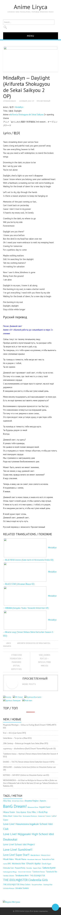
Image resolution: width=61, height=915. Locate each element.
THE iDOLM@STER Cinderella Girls (25, 880)
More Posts (29, 684)
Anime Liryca (30, 7)
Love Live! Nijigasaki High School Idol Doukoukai (28, 837)
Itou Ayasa (21, 812)
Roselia (29, 868)
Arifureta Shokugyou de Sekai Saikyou (26, 114)
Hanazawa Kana (33, 807)
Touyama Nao (36, 884)
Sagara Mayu (37, 868)
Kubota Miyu (17, 816)
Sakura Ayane (48, 867)
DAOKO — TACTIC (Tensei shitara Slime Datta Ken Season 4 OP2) (28, 762)
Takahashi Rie (51, 871)
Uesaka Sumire (22, 888)
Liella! (54, 816)
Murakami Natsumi (34, 859)
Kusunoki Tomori (44, 816)
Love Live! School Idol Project (19, 844)
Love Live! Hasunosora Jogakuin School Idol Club (28, 826)
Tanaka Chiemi (8, 876)
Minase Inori (45, 855)
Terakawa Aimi (22, 875)
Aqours (43, 800)
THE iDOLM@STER (37, 875)
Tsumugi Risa (47, 885)
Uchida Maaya (8, 888)
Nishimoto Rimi (18, 863)
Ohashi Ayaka (33, 863)
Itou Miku (31, 812)
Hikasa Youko (9, 812)
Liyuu (5, 819)
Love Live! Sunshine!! (17, 849)
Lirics (8, 643)
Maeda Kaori (35, 855)
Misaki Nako (8, 859)
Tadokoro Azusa (38, 872)
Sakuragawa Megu (10, 872)
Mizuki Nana (20, 859)
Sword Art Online (24, 872)
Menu (30, 35)
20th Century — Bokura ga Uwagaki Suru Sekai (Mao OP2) (25, 743)
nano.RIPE (7, 864)
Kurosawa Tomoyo (30, 816)
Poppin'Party (20, 868)
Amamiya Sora (17, 801)
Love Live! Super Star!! (16, 854)
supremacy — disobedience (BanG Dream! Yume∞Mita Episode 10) (29, 748)
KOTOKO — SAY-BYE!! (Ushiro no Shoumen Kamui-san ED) (26, 775)
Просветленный (43, 101)
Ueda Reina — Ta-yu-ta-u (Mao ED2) (17, 738)
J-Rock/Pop (42, 812)
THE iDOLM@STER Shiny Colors (16, 884)
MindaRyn (19, 107)
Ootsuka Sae (8, 868)
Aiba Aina (7, 800)
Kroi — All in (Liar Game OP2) (14, 733)
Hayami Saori (44, 807)
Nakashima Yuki (48, 859)
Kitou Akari (7, 816)
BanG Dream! (15, 806)
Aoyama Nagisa (31, 800)
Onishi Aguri (46, 864)
